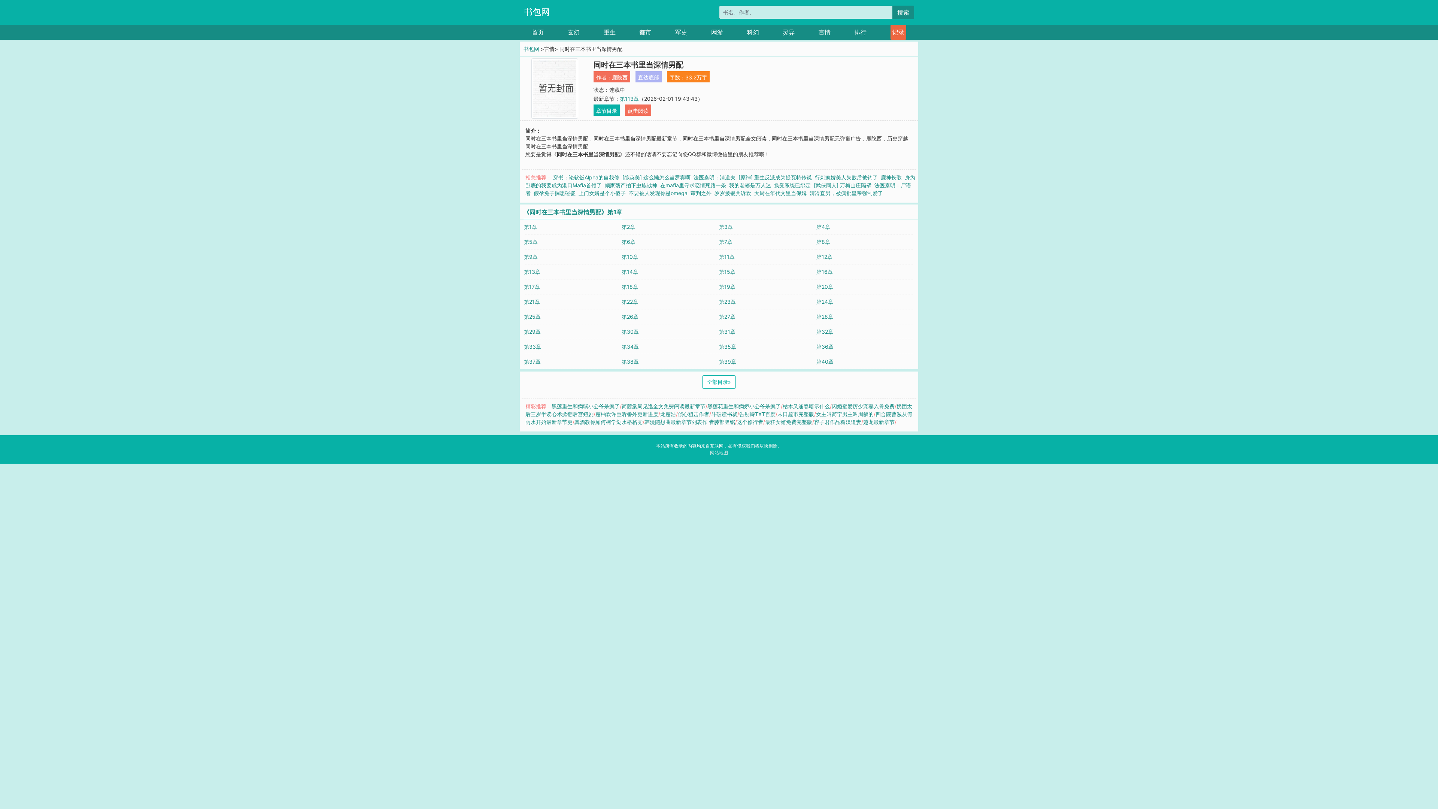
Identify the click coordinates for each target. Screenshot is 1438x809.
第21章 (532, 302)
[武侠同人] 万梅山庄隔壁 (842, 185)
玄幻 (574, 32)
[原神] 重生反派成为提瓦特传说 (775, 177)
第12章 (824, 257)
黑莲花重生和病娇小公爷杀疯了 (744, 406)
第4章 (823, 227)
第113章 (629, 99)
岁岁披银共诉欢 (733, 193)
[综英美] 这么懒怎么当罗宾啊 (656, 177)
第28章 (824, 316)
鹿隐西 (620, 77)
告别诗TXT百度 (757, 414)
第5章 (531, 242)
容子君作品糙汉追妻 (837, 422)
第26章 (630, 316)
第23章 (727, 302)
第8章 (823, 242)
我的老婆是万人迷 (750, 185)
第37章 (532, 361)
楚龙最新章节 (879, 422)
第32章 (824, 331)
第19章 (727, 287)
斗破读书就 (724, 414)
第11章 (727, 257)
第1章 (530, 227)
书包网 (537, 12)
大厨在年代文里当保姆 (780, 193)
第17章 (532, 287)
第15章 (727, 272)
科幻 (753, 32)
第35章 (727, 346)
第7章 (725, 242)
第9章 (531, 257)
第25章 (532, 316)
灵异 (789, 32)
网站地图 (719, 452)
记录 (898, 32)
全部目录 (719, 382)
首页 (538, 32)
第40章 (825, 361)
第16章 (824, 272)
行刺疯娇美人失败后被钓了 (846, 177)
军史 (681, 32)
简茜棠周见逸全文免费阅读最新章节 (664, 406)
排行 (861, 32)
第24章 (824, 302)
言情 (825, 32)
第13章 (532, 272)
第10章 (630, 257)
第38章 (630, 361)
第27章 (727, 316)
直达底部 (648, 77)
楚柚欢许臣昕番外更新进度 (626, 414)
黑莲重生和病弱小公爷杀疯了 (586, 406)
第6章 (628, 242)
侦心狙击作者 (693, 414)
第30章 (630, 331)
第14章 (630, 272)
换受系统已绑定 (792, 185)
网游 (717, 32)
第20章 (824, 287)
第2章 (628, 227)
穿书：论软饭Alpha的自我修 (586, 177)
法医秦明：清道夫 (714, 177)
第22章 (630, 302)
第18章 (630, 287)
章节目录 (606, 110)
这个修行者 (750, 422)
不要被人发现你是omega (658, 193)
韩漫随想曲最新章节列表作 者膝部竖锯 (689, 422)
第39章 (727, 361)
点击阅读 (638, 110)
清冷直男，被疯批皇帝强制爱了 (846, 193)
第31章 (727, 331)
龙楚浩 (668, 414)
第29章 (532, 331)
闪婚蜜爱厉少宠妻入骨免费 (863, 406)
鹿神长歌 (891, 177)
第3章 (726, 227)
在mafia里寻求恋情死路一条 (693, 185)
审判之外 (701, 193)
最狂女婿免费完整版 (788, 422)
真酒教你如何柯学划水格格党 (608, 422)
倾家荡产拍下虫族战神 (631, 185)
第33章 (532, 346)
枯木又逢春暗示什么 (806, 406)
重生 (610, 32)
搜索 (903, 12)
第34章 (630, 346)
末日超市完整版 (795, 414)
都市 (645, 32)
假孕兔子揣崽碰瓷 (555, 193)
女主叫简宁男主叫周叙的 (845, 414)
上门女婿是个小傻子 (602, 193)
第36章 (825, 346)
